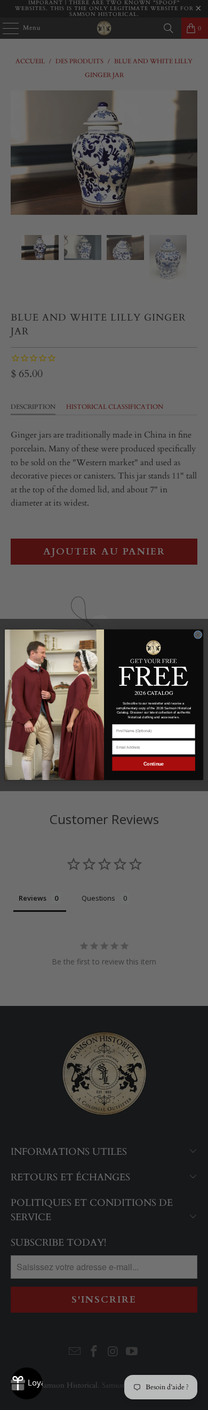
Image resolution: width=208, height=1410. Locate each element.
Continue (153, 764)
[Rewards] (27, 1383)
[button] (154, 662)
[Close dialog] (198, 635)
